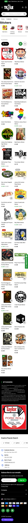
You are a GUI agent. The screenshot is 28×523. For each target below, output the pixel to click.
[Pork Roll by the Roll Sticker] (7, 194)
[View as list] (25, 44)
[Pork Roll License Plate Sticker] (20, 275)
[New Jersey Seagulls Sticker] (7, 174)
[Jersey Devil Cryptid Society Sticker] (7, 319)
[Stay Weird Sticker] (20, 214)
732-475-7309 (8, 457)
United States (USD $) (9, 499)
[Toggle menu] (2, 7)
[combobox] (14, 14)
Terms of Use (20, 484)
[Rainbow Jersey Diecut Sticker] (20, 114)
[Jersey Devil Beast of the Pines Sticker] (7, 339)
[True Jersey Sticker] (20, 154)
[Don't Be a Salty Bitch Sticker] (20, 234)
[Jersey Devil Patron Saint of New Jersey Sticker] (7, 297)
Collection (9, 19)
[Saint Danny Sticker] (20, 134)
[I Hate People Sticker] (20, 297)
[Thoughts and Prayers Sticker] (7, 214)
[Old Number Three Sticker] (7, 154)
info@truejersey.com (9, 462)
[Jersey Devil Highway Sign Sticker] (7, 134)
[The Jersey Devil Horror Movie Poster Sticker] (7, 74)
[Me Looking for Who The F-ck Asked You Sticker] (20, 339)
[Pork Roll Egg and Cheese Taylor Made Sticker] (7, 275)
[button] (26, 261)
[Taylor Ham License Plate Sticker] (7, 234)
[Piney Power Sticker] (20, 255)
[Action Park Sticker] (7, 114)
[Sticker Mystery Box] (20, 319)
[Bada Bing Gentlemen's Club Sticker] (20, 94)
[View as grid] (20, 44)
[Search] (25, 14)
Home (2, 19)
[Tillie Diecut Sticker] (20, 54)
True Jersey (8, 516)
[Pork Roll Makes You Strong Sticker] (7, 94)
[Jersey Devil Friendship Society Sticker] (7, 255)
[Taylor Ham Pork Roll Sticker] (7, 54)
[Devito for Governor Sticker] (20, 74)
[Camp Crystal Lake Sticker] (20, 194)
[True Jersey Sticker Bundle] (7, 360)
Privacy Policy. (4, 486)
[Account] (23, 7)
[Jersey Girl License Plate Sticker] (20, 174)
